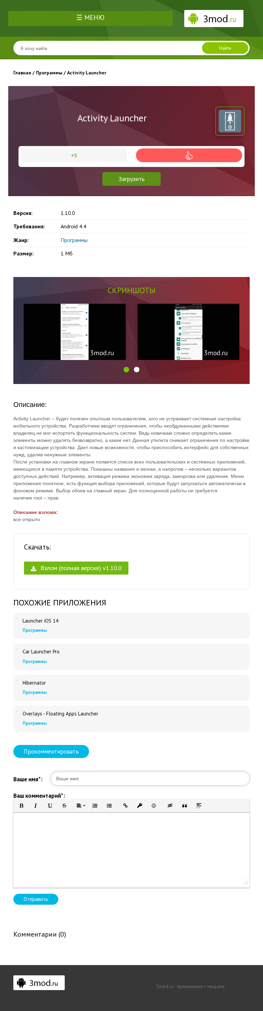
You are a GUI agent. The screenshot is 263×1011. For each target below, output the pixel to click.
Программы (74, 240)
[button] (126, 369)
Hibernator (34, 683)
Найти (225, 48)
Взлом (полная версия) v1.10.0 (80, 568)
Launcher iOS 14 (40, 621)
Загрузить (131, 179)
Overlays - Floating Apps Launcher (60, 714)
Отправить (36, 899)
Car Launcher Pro (41, 652)
